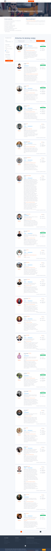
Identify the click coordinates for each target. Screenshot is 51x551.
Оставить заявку (31, 1)
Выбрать (19, 51)
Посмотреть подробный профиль (41, 59)
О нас (5, 539)
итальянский (27, 162)
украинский (25, 520)
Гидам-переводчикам (20, 1)
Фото (27, 1)
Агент (7, 50)
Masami (25, 44)
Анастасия (26, 298)
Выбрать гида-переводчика (11, 1)
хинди (33, 454)
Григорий (26, 410)
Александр (26, 353)
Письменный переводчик (8, 52)
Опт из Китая (6, 543)
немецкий (29, 202)
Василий (25, 231)
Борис (25, 175)
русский (30, 50)
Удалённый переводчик (9, 48)
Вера (25, 494)
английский (33, 50)
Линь (25, 513)
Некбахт (25, 373)
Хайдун (25, 214)
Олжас (25, 63)
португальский (28, 501)
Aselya (25, 86)
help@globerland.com (18, 539)
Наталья (25, 157)
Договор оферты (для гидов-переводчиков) (31, 542)
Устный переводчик (8, 46)
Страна (6, 40)
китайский (30, 146)
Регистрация (44, 1)
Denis (25, 335)
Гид (6, 47)
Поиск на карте (9, 62)
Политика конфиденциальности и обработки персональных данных (35, 539)
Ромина (25, 316)
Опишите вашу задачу (31, 20)
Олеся (25, 262)
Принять (44, 549)
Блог (24, 1)
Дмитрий (25, 141)
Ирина (25, 123)
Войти (39, 1)
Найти (9, 60)
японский (27, 50)
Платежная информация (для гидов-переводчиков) (32, 543)
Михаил (25, 279)
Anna (25, 428)
